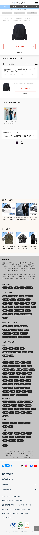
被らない (29, 366)
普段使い (23, 412)
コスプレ (5, 445)
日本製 (16, 384)
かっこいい (29, 412)
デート (16, 303)
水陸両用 (24, 352)
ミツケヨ (22, 455)
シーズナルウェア (7, 337)
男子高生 (11, 433)
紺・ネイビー (27, 422)
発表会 (10, 306)
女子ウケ (28, 387)
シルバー (5, 426)
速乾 (22, 348)
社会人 (28, 436)
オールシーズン (29, 287)
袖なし (5, 384)
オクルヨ (23, 451)
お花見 (28, 299)
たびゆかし (29, 455)
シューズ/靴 (14, 329)
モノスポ (29, 453)
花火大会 (11, 303)
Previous (3, 210)
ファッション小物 (7, 333)
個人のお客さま (7, 474)
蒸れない (17, 362)
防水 (17, 348)
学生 (5, 440)
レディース (24, 6)
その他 (14, 337)
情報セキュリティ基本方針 (10, 513)
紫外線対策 (25, 369)
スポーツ (5, 310)
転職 (21, 296)
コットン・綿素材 (28, 401)
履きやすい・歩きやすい (14, 366)
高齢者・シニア (12, 440)
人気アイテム (19, 12)
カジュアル (5, 412)
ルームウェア (16, 333)
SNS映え (13, 395)
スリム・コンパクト (14, 376)
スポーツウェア (24, 333)
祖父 (12, 436)
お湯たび (29, 451)
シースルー (19, 401)
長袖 (22, 380)
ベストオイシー (21, 453)
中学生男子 (16, 433)
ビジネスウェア (23, 326)
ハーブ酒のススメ (13, 457)
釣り (5, 317)
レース (10, 409)
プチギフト (29, 433)
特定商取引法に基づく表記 (22, 509)
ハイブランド (6, 391)
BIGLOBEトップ (7, 518)
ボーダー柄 (14, 405)
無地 (22, 409)
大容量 (29, 373)
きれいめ (17, 412)
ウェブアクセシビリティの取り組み (12, 501)
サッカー (11, 314)
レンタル (11, 387)
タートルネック (12, 401)
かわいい (28, 409)
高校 (33, 303)
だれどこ (16, 451)
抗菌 (30, 352)
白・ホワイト (6, 422)
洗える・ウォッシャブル (8, 352)
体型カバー (28, 384)
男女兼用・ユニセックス (22, 395)
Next (35, 210)
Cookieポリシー (7, 509)
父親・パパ (5, 436)
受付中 (7, 12)
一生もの (13, 391)
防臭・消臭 (18, 352)
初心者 (23, 433)
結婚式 (27, 306)
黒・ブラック (14, 422)
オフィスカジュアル (13, 296)
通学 (16, 306)
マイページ (34, 6)
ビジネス (5, 296)
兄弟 (17, 436)
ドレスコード (6, 299)
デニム (5, 401)
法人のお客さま (7, 479)
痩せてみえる (6, 369)
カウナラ (15, 455)
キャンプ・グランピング (25, 314)
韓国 (22, 384)
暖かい (28, 362)
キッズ (14, 6)
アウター (11, 326)
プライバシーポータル (24, 505)
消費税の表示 (16, 496)
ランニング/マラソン (19, 310)
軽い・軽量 (5, 376)
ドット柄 (5, 409)
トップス (5, 326)
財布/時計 (26, 329)
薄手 (11, 380)
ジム (11, 310)
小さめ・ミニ (12, 373)
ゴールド (11, 426)
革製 (16, 409)
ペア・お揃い (6, 395)
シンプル (33, 409)
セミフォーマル (28, 296)
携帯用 (22, 376)
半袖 (16, 380)
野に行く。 (8, 455)
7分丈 (10, 384)
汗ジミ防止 (5, 355)
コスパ (29, 391)
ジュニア (5, 433)
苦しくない (5, 362)
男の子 (23, 436)
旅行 (28, 303)
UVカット (5, 348)
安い (18, 391)
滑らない (12, 362)
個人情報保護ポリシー (9, 505)
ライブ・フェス (20, 299)
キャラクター (20, 440)
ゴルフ (5, 314)
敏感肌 (5, 387)
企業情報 (5, 484)
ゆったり (24, 373)
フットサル (27, 310)
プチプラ (24, 391)
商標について (24, 513)
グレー (20, 422)
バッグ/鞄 (20, 329)
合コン (22, 303)
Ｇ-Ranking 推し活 (25, 457)
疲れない (23, 362)
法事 (33, 306)
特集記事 (32, 12)
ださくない (18, 369)
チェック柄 (20, 405)
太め (18, 373)
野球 (16, 314)
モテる (22, 387)
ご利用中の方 (6, 489)
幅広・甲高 (28, 380)
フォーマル (5, 416)
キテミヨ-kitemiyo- (7, 132)
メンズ (4, 6)
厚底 (16, 387)
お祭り (5, 303)
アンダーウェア (6, 329)
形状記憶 (12, 355)
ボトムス (16, 326)
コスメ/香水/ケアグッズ (23, 337)
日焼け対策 (32, 369)
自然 (12, 412)
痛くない (13, 369)
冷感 (11, 348)
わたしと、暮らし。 (10, 453)
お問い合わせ (6, 496)
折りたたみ (28, 376)
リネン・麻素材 (6, 405)
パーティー (13, 299)
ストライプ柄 (28, 405)
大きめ (5, 373)
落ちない (23, 366)
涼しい (5, 366)
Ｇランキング (9, 451)
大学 (5, 306)
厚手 (5, 380)
